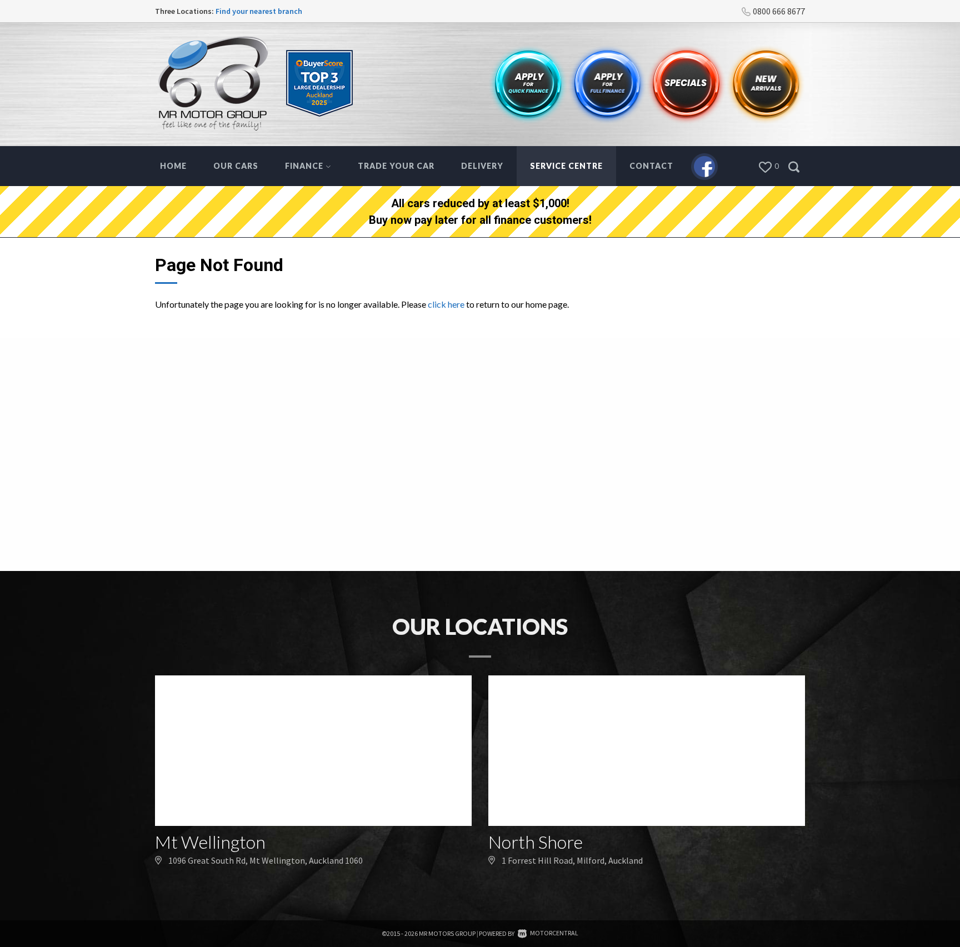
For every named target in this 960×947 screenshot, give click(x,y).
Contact (651, 166)
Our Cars (235, 166)
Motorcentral (554, 933)
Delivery (482, 166)
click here (446, 304)
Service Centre (566, 166)
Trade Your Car (396, 166)
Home (173, 166)
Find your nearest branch (259, 11)
